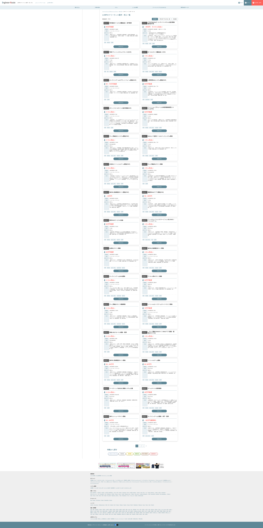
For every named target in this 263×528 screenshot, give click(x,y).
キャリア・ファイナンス (119, 518)
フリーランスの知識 (93, 518)
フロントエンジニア (159, 480)
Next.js (94, 495)
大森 (101, 511)
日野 (109, 514)
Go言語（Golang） (133, 492)
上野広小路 (104, 512)
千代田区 (95, 512)
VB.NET (103, 492)
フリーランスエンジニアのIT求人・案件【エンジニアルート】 (156, 524)
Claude (136, 495)
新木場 (156, 509)
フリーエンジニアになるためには (159, 7)
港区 (126, 511)
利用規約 (105, 524)
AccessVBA (153, 494)
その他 (126, 518)
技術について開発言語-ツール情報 (104, 518)
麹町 (143, 511)
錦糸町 (141, 512)
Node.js (133, 494)
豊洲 (128, 512)
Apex (120, 495)
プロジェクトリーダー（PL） (95, 481)
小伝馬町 (107, 509)
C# (98, 494)
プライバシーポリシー (97, 524)
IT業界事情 (112, 518)
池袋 (91, 509)
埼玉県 (137, 514)
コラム (116, 7)
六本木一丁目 (124, 512)
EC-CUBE (109, 495)
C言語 (123, 494)
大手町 (146, 509)
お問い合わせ (111, 524)
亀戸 (130, 514)
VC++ (128, 495)
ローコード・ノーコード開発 (107, 475)
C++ (146, 492)
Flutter (156, 492)
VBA (149, 494)
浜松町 (98, 511)
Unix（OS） (137, 494)
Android (111, 71)
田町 (149, 509)
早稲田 (143, 509)
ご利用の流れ (97, 7)
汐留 (140, 509)
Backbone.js (124, 495)
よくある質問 (135, 7)
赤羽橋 (146, 514)
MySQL (108, 42)
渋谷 (138, 509)
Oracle (102, 500)
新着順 (155, 19)
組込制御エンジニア (167, 480)
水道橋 (159, 512)
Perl (152, 239)
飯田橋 (120, 511)
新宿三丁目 (124, 514)
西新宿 (128, 514)
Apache (160, 71)
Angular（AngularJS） (144, 494)
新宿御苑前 (119, 514)
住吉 (144, 512)
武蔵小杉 (152, 509)
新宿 (167, 509)
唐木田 (140, 514)
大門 (129, 511)
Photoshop (109, 494)
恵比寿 (117, 509)
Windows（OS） (128, 494)
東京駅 (164, 511)
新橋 (126, 509)
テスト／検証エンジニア (108, 481)
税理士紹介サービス (185, 7)
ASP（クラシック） (93, 494)
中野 (91, 514)
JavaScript (147, 99)
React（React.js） (151, 492)
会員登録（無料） (258, 2)
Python (108, 127)
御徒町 (117, 511)
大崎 (143, 514)
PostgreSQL (106, 500)
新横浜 (111, 509)
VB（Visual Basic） (163, 494)
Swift (97, 495)
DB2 (91, 500)
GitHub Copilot (140, 495)
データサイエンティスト (167, 481)
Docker (116, 494)
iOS (107, 71)
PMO (102, 481)
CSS (105, 494)
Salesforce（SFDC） (115, 495)
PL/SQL (168, 494)
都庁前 (123, 511)
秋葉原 (120, 509)
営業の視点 (141, 518)
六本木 (119, 512)
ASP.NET (99, 492)
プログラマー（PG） (101, 480)
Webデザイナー (115, 481)
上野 (101, 512)
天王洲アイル (155, 512)
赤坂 (134, 512)
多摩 (93, 514)
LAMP (112, 42)
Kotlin (91, 495)
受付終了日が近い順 (165, 19)
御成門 (132, 511)
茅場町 (161, 511)
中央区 (170, 509)
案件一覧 (76, 7)
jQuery (156, 71)
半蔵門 (158, 511)
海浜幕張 (96, 509)
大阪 (129, 509)
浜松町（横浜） (105, 511)
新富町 (91, 511)
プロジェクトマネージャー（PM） (146, 481)
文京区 (100, 514)
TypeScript (124, 492)
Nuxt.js (138, 492)
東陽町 (91, 512)
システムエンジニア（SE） (110, 480)
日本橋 (100, 509)
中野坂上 (96, 514)
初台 (131, 509)
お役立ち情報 (130, 518)
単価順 (175, 19)
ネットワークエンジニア (94, 483)
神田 (167, 511)
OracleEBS (102, 494)
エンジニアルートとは (40, 2)
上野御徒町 (109, 512)
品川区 (113, 512)
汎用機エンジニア (93, 480)
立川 (98, 512)
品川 (112, 514)
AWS (150, 43)
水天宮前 (106, 514)
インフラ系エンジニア (119, 480)
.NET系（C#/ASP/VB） (109, 492)
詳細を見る (121, 46)
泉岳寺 (151, 512)
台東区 (114, 511)
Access (111, 500)
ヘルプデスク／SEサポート (157, 481)
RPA (102, 495)
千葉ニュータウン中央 (162, 509)
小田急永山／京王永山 (137, 511)
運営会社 (90, 524)
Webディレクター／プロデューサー (125, 481)
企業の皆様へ (50, 2)
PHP (105, 42)
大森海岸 (110, 511)
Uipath (105, 495)
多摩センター (168, 512)
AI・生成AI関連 (98, 475)
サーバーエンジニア (135, 481)
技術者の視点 (135, 518)
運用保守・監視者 (127, 480)
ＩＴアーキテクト (145, 480)
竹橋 (155, 511)
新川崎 (114, 509)
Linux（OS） (151, 71)
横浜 (169, 511)
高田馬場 (163, 512)
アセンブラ (132, 495)
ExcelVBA (157, 494)
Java (115, 492)
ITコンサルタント (152, 480)
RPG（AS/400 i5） (93, 492)
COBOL (113, 494)
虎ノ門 (146, 511)
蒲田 (93, 509)
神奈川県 (133, 514)
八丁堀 (95, 511)
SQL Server (98, 500)
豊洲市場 (131, 512)
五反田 (116, 512)
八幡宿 (149, 511)
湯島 (103, 514)
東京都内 (134, 509)
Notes (100, 495)
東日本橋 (147, 512)
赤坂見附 (137, 512)
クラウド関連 (92, 475)
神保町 (152, 511)
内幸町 (124, 509)
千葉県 (104, 509)
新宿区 (115, 514)
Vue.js (128, 492)
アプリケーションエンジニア (136, 480)
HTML (160, 492)
